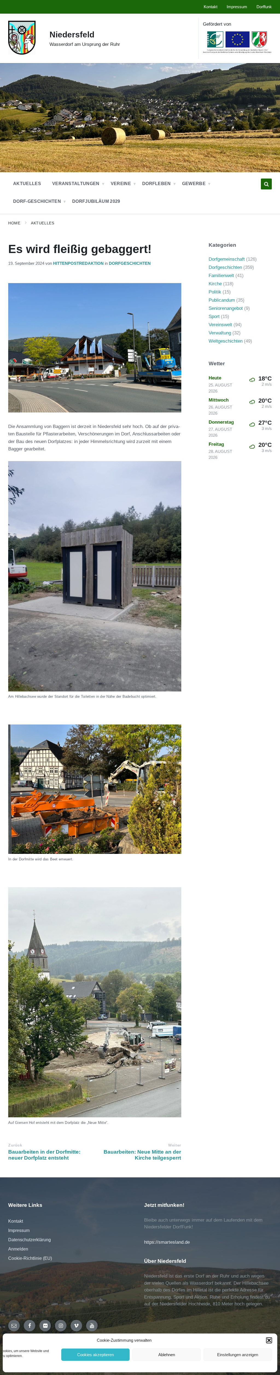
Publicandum (222, 300)
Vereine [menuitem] (121, 183)
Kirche (215, 283)
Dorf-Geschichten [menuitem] (37, 201)
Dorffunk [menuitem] (264, 7)
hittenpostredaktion (78, 263)
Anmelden (18, 1249)
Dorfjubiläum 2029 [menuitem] (96, 201)
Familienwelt (221, 275)
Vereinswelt (220, 324)
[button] (269, 1340)
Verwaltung (220, 332)
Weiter (174, 1145)
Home (14, 223)
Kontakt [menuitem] (210, 7)
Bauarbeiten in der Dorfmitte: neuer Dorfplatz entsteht (44, 1155)
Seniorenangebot (226, 308)
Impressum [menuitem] (237, 7)
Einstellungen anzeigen (237, 1354)
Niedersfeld (71, 34)
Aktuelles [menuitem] (27, 183)
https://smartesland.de (167, 1242)
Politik (215, 292)
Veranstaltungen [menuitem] (76, 183)
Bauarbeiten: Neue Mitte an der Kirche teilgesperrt (142, 1155)
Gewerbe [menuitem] (194, 183)
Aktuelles (42, 223)
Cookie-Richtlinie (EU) (30, 1258)
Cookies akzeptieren (95, 1354)
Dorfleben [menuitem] (156, 183)
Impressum (19, 1230)
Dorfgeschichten (130, 263)
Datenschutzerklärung (29, 1239)
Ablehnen (166, 1354)
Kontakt (15, 1221)
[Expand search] (266, 184)
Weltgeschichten (226, 341)
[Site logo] (22, 53)
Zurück (15, 1145)
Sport (214, 316)
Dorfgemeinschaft (227, 259)
